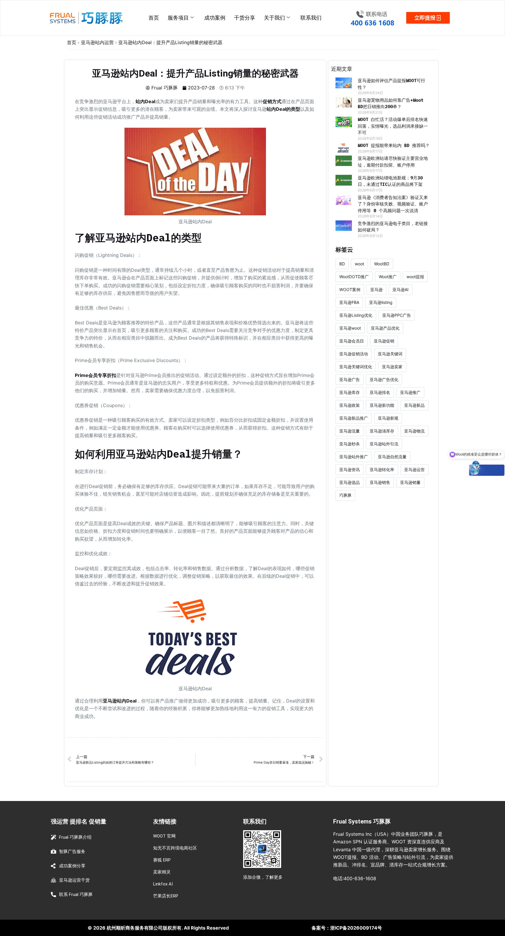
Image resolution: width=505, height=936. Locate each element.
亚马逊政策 (349, 405)
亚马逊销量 (410, 482)
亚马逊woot (350, 328)
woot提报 (415, 276)
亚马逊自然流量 (392, 456)
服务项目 (178, 18)
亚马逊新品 (414, 405)
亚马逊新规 (388, 418)
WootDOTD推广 (354, 276)
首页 (153, 18)
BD (342, 263)
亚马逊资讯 (349, 469)
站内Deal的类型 (283, 109)
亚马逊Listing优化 (355, 315)
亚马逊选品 (349, 482)
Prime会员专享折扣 (95, 375)
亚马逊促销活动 (353, 353)
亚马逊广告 (349, 379)
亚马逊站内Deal (119, 701)
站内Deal (145, 101)
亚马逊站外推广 (353, 456)
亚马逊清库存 (382, 430)
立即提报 (424, 18)
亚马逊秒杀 (349, 443)
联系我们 (310, 18)
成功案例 (214, 18)
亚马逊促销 (384, 340)
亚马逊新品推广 (353, 418)
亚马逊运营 (414, 469)
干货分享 (244, 18)
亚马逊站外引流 (384, 443)
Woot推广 (388, 276)
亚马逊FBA (349, 302)
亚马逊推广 (410, 392)
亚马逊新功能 (382, 405)
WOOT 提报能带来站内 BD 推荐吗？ (394, 145)
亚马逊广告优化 (384, 379)
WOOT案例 (349, 289)
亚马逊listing (380, 302)
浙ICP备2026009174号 (356, 928)
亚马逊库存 (349, 392)
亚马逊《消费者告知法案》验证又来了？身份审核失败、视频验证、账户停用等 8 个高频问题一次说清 (393, 204)
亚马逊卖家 (392, 366)
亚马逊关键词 (390, 353)
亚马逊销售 (380, 482)
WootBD (381, 263)
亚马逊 (376, 289)
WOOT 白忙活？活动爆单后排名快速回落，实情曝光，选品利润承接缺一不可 (393, 126)
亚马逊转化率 (382, 469)
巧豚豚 (345, 495)
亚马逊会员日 (351, 340)
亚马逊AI (400, 289)
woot (359, 263)
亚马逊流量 (349, 430)
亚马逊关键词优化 (355, 366)
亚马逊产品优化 (385, 328)
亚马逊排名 (380, 392)
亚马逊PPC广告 (396, 315)
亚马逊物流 (414, 430)
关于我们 (274, 18)
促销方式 (272, 101)
